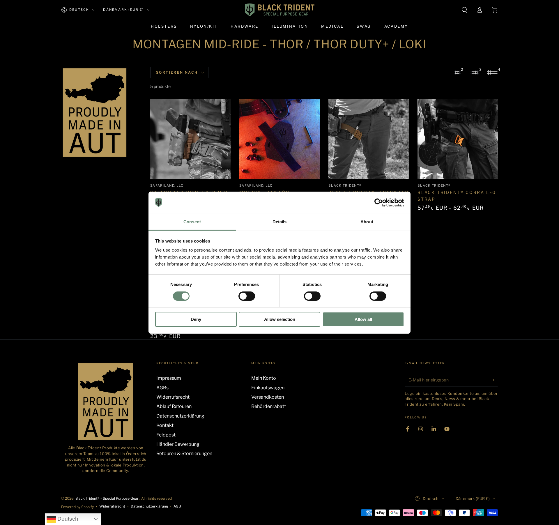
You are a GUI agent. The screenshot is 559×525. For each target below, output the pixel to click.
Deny (196, 319)
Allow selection (279, 319)
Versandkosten (267, 397)
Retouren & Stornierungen (184, 453)
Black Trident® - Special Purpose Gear (107, 498)
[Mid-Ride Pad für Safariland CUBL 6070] (279, 139)
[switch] (246, 296)
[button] (464, 9)
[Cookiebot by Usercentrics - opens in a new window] (378, 202)
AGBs (162, 387)
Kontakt (165, 425)
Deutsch (67, 519)
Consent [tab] (192, 221)
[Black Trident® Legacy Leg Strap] (368, 139)
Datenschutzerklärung (180, 416)
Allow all (363, 319)
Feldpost (166, 435)
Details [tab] (280, 221)
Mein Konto (263, 378)
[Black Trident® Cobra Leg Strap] (458, 139)
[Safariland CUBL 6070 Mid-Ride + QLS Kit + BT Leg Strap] (190, 139)
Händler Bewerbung (177, 444)
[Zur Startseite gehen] (279, 9)
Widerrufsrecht (173, 397)
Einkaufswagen (267, 387)
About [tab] (366, 221)
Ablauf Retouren (174, 406)
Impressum (168, 378)
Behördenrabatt (268, 406)
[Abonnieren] (494, 379)
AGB (177, 506)
